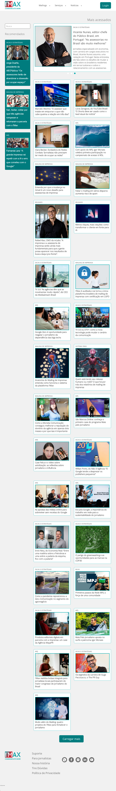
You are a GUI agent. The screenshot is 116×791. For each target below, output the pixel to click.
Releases (38, 202)
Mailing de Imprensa (15, 92)
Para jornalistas (41, 758)
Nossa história (41, 763)
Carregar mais (71, 739)
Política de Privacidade (46, 773)
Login (105, 5)
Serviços (59, 5)
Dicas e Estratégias (14, 42)
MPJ (7, 135)
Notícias (75, 5)
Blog (77, 569)
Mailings (43, 5)
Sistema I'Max (81, 346)
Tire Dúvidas (39, 768)
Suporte (37, 753)
